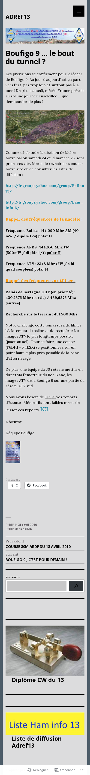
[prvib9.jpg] (45, 126)
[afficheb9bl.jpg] (13, 451)
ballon (27, 529)
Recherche (13, 577)
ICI (44, 409)
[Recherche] (76, 586)
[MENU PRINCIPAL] (78, 11)
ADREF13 (18, 16)
